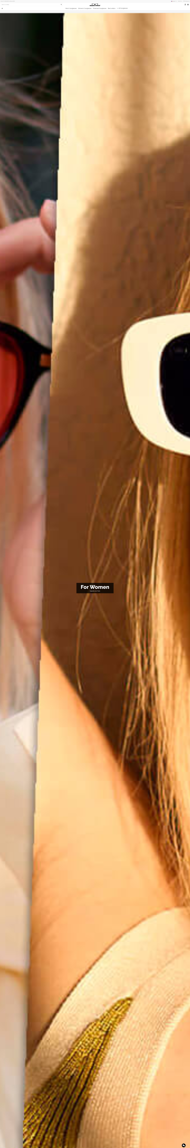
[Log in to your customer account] (185, 4)
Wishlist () (187, 1)
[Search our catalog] (61, 4)
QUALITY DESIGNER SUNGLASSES (8, 1)
